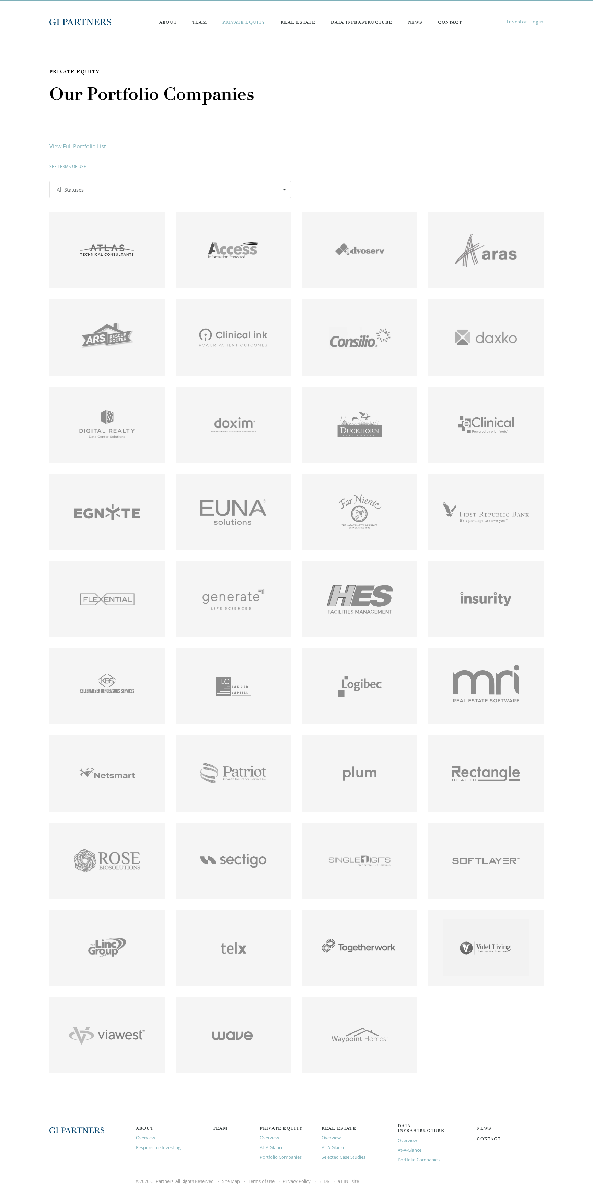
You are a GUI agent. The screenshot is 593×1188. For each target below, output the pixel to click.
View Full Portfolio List (77, 146)
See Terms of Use (67, 166)
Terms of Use (261, 1181)
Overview (145, 1137)
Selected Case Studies (343, 1157)
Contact (450, 23)
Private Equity (243, 23)
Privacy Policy (297, 1181)
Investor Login (525, 22)
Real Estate (298, 23)
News (415, 23)
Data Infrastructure (362, 23)
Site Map (231, 1181)
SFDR (324, 1181)
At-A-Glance (271, 1147)
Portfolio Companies (281, 1157)
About (168, 23)
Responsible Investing (158, 1147)
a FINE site (348, 1181)
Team (199, 23)
